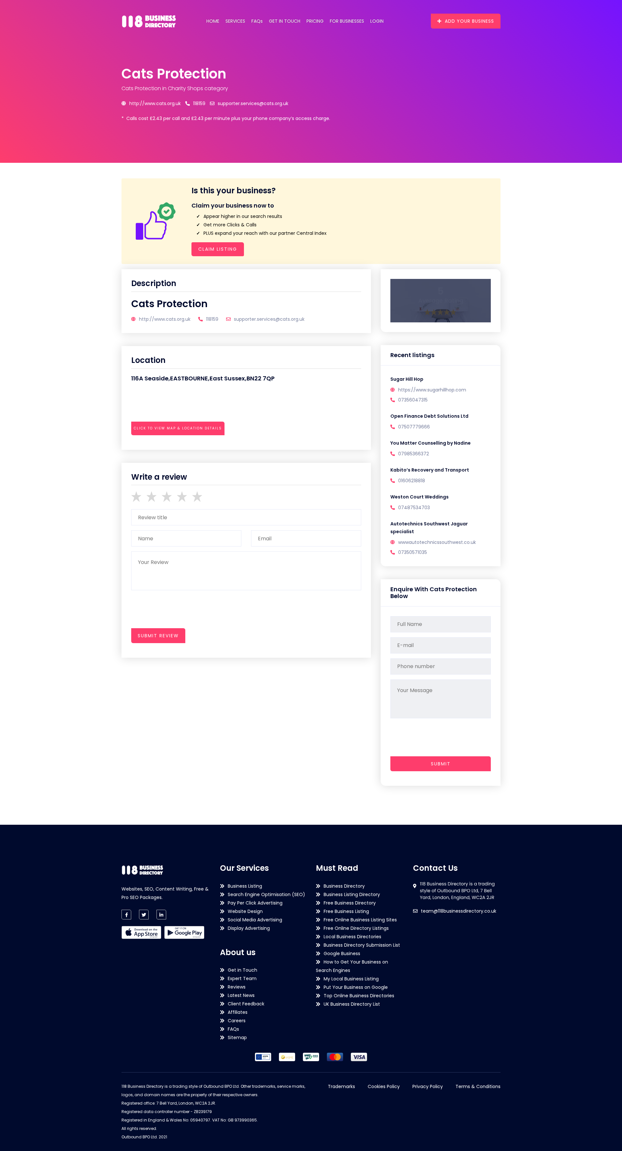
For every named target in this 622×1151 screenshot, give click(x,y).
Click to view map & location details (178, 428)
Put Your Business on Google (356, 987)
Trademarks (341, 1086)
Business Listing (245, 886)
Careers (237, 1020)
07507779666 (414, 427)
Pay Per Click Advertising (255, 903)
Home (212, 21)
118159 (199, 103)
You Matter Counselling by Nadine (430, 443)
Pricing (315, 21)
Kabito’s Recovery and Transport (429, 470)
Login (377, 21)
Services (235, 21)
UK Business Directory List (352, 1004)
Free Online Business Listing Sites (360, 920)
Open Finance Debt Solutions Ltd (429, 416)
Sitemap (237, 1037)
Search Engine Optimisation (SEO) (266, 894)
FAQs (257, 21)
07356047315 (413, 400)
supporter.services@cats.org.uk (253, 103)
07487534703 (414, 507)
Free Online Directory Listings (356, 928)
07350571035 (412, 552)
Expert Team (242, 978)
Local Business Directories (352, 936)
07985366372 (413, 453)
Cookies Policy (384, 1086)
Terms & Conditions (478, 1086)
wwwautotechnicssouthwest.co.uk (437, 542)
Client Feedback (246, 1004)
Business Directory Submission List (362, 945)
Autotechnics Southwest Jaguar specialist (429, 528)
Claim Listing (217, 249)
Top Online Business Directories (359, 995)
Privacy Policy (427, 1086)
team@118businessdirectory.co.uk (458, 911)
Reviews (237, 987)
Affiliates (238, 1012)
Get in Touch (284, 21)
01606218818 (411, 480)
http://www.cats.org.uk (155, 103)
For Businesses (347, 21)
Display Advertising (249, 928)
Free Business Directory (350, 903)
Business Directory (344, 886)
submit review (158, 635)
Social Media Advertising (255, 920)
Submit (441, 764)
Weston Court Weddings (419, 497)
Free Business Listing (346, 911)
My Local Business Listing (351, 979)
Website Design (245, 911)
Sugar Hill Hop (406, 379)
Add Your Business (469, 21)
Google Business (342, 953)
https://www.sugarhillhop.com (432, 390)
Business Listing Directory (352, 894)
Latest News (241, 995)
